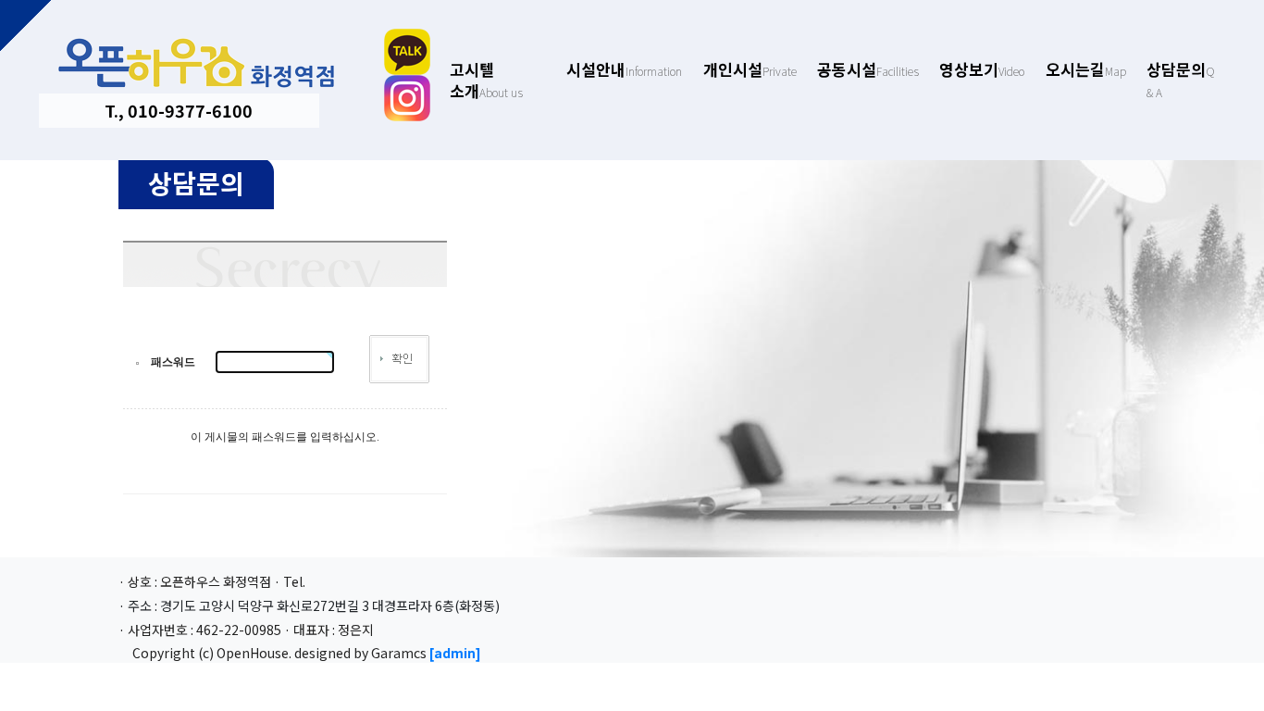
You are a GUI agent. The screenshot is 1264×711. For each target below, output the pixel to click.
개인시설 (750, 69)
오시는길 (1086, 69)
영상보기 (981, 69)
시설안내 (624, 69)
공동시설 (868, 69)
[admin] (455, 652)
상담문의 (1180, 78)
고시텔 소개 (486, 79)
